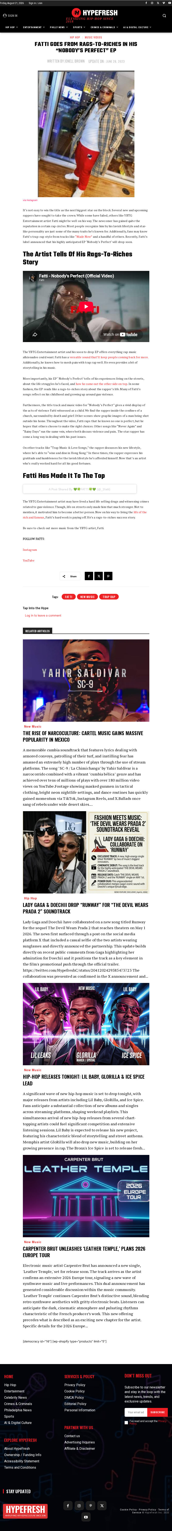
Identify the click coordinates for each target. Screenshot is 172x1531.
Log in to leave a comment (43, 615)
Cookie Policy (128, 1509)
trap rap (109, 596)
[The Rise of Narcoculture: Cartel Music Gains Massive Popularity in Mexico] (86, 680)
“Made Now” (84, 237)
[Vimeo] (163, 3)
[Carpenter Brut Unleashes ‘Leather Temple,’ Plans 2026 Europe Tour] (86, 1196)
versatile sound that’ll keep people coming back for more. (109, 357)
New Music (87, 596)
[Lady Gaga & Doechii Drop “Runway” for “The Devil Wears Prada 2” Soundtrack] (86, 852)
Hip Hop (75, 37)
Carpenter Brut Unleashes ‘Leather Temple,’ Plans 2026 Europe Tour (84, 1252)
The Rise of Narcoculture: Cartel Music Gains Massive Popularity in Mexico (83, 736)
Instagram (30, 550)
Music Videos (93, 37)
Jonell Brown (75, 61)
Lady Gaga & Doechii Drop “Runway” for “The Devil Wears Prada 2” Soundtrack (85, 908)
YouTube (28, 560)
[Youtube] (169, 3)
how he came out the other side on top (101, 384)
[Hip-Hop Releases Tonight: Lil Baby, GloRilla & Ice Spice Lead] (86, 1024)
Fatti (68, 596)
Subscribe (157, 1412)
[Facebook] (146, 3)
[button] (164, 16)
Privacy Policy (147, 1509)
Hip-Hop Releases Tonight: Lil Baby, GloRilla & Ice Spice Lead (84, 1080)
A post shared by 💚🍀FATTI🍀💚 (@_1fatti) (79, 489)
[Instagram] (152, 3)
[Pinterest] (108, 576)
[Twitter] (158, 3)
